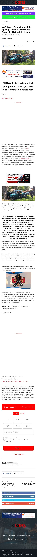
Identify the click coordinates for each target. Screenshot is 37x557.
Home (3, 21)
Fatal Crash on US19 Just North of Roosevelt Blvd (28, 484)
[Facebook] (11, 543)
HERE (27, 148)
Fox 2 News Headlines (7, 98)
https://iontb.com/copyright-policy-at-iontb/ (15, 381)
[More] (22, 46)
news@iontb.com (23, 539)
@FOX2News (7, 216)
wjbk (21, 465)
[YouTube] (25, 543)
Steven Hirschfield (7, 38)
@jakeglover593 (24, 232)
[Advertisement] (18, 122)
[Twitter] (16, 543)
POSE (16, 462)
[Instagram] (20, 543)
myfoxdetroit (10, 462)
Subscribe (31, 503)
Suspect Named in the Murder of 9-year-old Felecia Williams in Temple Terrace (9, 485)
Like (33, 492)
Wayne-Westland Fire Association (10, 465)
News (7, 21)
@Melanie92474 (24, 158)
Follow (32, 496)
